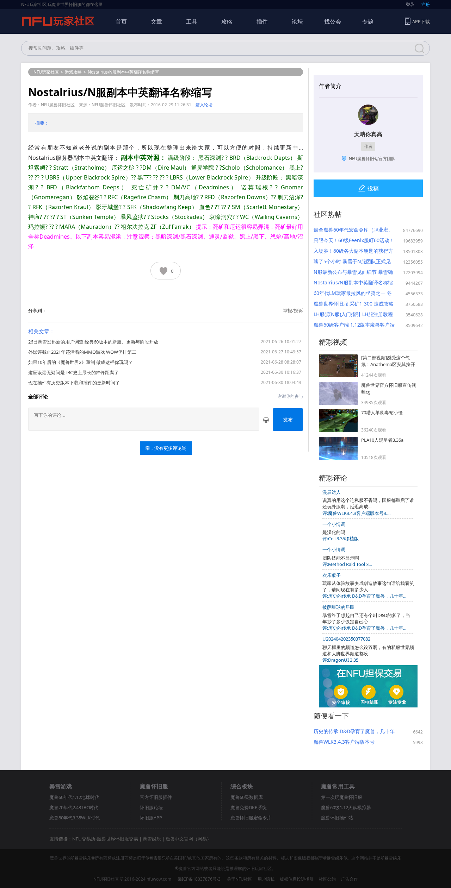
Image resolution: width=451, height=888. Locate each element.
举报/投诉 (293, 310)
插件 (262, 21)
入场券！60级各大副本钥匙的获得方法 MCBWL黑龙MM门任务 (353, 250)
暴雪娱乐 (152, 839)
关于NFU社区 (239, 879)
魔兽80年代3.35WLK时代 (74, 817)
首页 (121, 21)
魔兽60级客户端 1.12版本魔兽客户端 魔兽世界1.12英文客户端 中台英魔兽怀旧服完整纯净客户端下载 (354, 324)
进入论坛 (204, 105)
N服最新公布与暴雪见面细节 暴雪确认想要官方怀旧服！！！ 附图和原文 (354, 272)
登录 (410, 4)
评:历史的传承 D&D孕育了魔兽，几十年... (364, 596)
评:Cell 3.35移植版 (340, 538)
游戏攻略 (73, 72)
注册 (425, 4)
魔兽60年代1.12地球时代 (74, 797)
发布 (288, 419)
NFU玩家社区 (46, 72)
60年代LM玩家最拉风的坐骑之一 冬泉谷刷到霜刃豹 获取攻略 (353, 293)
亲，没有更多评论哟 (165, 448)
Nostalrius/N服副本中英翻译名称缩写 (353, 282)
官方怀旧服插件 (156, 797)
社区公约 (327, 879)
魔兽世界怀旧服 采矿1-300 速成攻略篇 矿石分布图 (354, 303)
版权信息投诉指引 (297, 879)
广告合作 (349, 879)
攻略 (227, 21)
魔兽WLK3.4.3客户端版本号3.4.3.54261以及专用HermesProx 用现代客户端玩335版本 (351, 741)
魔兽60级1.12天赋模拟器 (346, 807)
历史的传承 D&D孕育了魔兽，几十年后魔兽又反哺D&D (354, 731)
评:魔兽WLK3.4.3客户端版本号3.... (356, 513)
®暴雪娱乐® (83, 858)
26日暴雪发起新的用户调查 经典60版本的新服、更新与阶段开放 (93, 342)
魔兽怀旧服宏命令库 (251, 817)
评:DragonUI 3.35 (340, 660)
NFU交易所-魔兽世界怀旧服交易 (105, 839)
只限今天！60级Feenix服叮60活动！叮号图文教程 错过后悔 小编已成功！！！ (354, 240)
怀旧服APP (151, 817)
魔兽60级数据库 (246, 797)
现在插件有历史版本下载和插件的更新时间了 (74, 382)
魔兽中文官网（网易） (188, 839)
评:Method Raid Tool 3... (347, 564)
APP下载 (421, 21)
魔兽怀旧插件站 (337, 817)
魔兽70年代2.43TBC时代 (73, 807)
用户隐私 (266, 879)
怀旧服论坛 (151, 807)
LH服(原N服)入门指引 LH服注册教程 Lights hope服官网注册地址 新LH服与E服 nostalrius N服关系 (353, 314)
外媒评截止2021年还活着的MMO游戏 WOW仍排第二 (82, 352)
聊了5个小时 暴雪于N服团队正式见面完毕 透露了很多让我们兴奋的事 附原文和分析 (352, 261)
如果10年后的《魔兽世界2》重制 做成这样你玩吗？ (80, 362)
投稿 (373, 188)
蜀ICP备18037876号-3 (199, 879)
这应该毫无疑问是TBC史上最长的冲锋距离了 (73, 372)
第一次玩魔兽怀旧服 (341, 797)
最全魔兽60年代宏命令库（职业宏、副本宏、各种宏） (353, 229)
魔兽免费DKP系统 (248, 807)
